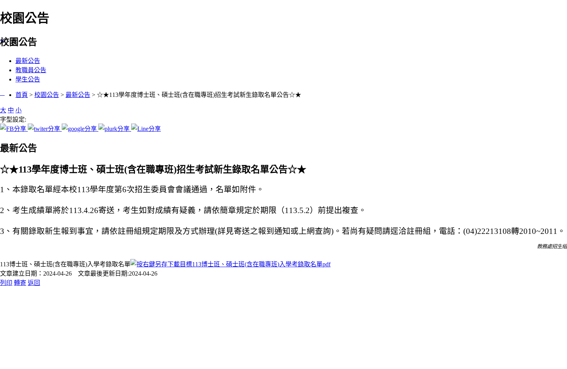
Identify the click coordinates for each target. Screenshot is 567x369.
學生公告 (27, 79)
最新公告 (27, 61)
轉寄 (20, 282)
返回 (34, 282)
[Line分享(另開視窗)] (146, 128)
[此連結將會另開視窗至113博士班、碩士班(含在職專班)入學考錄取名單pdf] (230, 264)
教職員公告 (30, 70)
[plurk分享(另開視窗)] (114, 128)
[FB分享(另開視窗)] (14, 128)
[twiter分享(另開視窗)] (45, 128)
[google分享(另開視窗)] (80, 128)
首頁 (21, 94)
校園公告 (46, 94)
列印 (6, 282)
